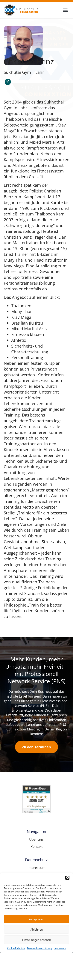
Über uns (36, 839)
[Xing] (8, 82)
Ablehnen (37, 929)
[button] (67, 878)
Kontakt (36, 846)
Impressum (60, 948)
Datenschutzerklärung (39, 948)
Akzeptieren (36, 919)
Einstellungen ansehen (36, 940)
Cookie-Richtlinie (16, 948)
